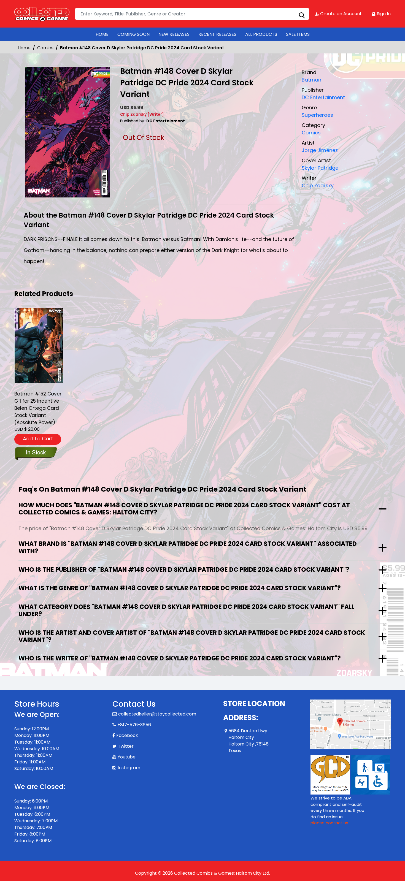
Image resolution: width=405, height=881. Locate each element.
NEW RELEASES (174, 34)
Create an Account (340, 13)
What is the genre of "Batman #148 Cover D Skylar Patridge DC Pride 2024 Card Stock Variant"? (179, 588)
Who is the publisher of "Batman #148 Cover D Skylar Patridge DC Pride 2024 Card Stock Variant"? (183, 569)
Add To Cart (38, 438)
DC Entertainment (323, 97)
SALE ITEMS (298, 34)
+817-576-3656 (134, 725)
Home (24, 48)
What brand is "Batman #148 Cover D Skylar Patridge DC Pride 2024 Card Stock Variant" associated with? (187, 547)
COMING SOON (133, 34)
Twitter (126, 746)
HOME (102, 34)
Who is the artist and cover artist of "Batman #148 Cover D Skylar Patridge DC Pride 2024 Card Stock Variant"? (191, 636)
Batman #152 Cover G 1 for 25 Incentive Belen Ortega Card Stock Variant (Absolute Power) (37, 408)
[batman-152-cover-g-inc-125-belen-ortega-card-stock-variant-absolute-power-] (38, 345)
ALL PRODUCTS (261, 34)
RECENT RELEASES (217, 34)
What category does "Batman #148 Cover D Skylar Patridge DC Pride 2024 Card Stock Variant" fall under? (186, 610)
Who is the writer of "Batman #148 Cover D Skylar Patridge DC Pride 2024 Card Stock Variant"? (179, 658)
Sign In (383, 13)
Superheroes (317, 115)
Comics (45, 48)
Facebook (127, 735)
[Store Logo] (41, 14)
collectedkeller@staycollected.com (157, 714)
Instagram (129, 768)
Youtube (127, 757)
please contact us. (329, 823)
